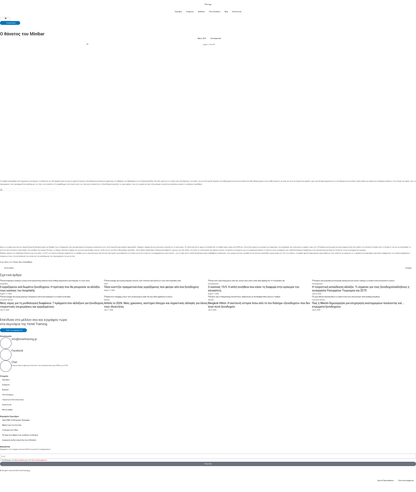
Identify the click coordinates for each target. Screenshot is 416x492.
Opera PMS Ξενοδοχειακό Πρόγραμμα (16, 420)
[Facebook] (5, 354)
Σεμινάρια (178, 12)
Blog (226, 12)
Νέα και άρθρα (7, 410)
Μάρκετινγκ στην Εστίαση (11, 425)
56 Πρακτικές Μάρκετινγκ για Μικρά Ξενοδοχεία (20, 435)
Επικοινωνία (236, 12)
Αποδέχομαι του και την (24, 460)
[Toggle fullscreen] (13, 488)
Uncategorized (215, 38)
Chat (14, 362)
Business (201, 12)
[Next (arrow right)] (13, 491)
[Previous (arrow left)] (4, 491)
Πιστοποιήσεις (214, 12)
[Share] (22, 488)
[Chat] (5, 366)
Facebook (17, 350)
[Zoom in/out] (4, 488)
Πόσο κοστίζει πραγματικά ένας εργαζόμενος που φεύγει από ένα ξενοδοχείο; (151, 287)
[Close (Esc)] (31, 488)
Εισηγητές (190, 12)
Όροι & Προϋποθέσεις (386, 480)
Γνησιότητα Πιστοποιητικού (13, 400)
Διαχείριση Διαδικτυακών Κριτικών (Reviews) (19, 440)
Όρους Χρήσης (20, 460)
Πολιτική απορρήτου (39, 460)
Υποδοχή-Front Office (10, 430)
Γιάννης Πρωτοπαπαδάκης (22, 262)
